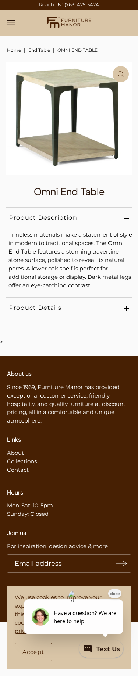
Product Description (43, 217)
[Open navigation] (11, 22)
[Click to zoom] (121, 74)
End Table (39, 50)
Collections (22, 461)
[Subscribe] (122, 563)
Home (14, 50)
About (15, 452)
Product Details (35, 307)
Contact (18, 469)
